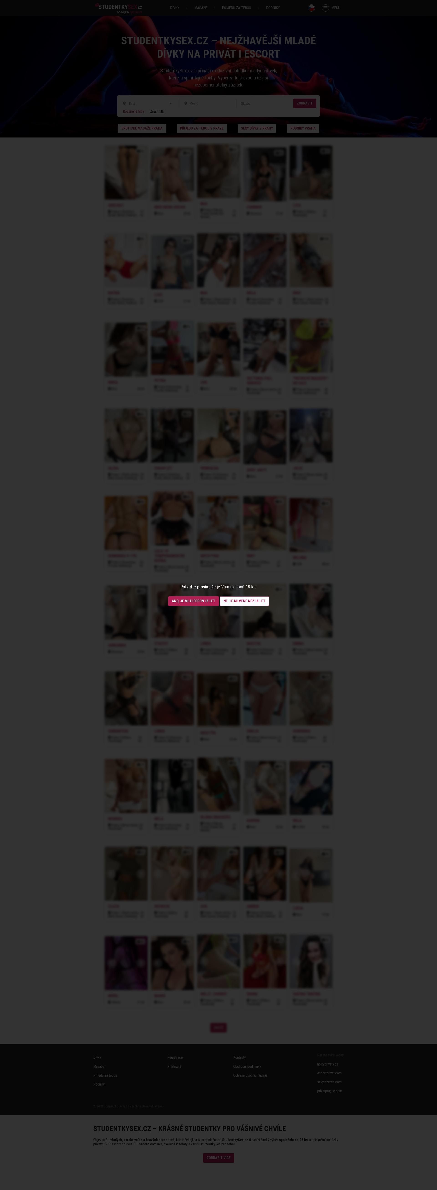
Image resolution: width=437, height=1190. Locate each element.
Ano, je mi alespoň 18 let (193, 601)
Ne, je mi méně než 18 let (244, 601)
